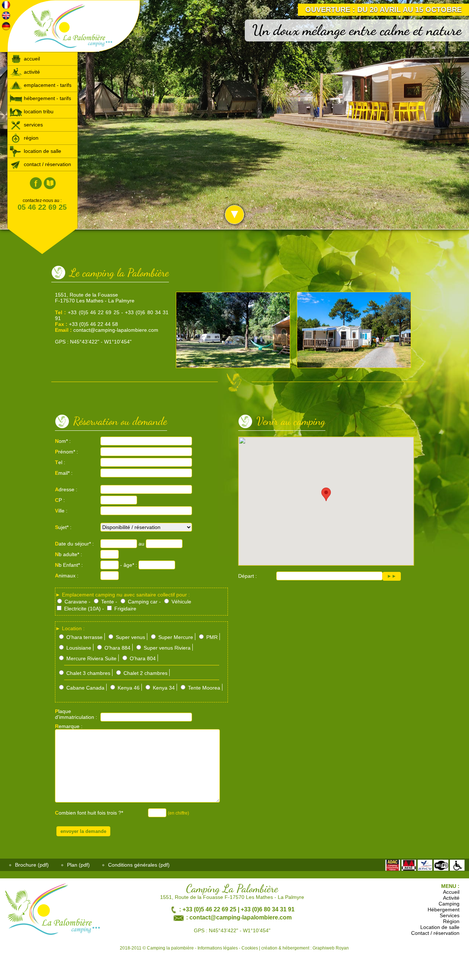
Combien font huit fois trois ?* (89, 813)
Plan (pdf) (78, 865)
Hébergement (443, 909)
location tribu (37, 111)
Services (449, 915)
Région (451, 921)
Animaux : (66, 575)
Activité (451, 898)
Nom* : (63, 441)
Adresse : (66, 489)
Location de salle (439, 927)
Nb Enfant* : (69, 565)
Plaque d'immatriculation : (76, 714)
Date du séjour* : (74, 544)
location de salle (41, 151)
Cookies (249, 948)
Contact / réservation (435, 933)
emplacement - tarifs (46, 85)
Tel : (60, 462)
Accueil (451, 892)
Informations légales (217, 948)
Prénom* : (66, 452)
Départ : (247, 576)
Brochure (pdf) (32, 865)
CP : (60, 500)
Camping (449, 904)
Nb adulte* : (68, 554)
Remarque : (68, 726)
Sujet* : (63, 527)
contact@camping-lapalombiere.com (115, 330)
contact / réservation (46, 164)
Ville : (61, 511)
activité (31, 72)
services (32, 125)
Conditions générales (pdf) (139, 865)
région (30, 138)
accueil (31, 59)
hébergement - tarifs (46, 98)
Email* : (64, 473)
